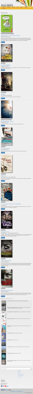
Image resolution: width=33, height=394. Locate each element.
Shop (18, 7)
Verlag (3, 8)
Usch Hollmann (3, 33)
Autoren (8, 7)
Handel (21, 7)
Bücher (3, 7)
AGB (18, 372)
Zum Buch (3, 42)
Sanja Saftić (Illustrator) (10, 33)
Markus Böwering (9, 119)
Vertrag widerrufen (19, 391)
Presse (26, 7)
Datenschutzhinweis (21, 375)
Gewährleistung (13, 391)
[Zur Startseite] (7, 3)
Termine (13, 7)
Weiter (12, 298)
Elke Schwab (3, 63)
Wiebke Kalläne (3, 92)
